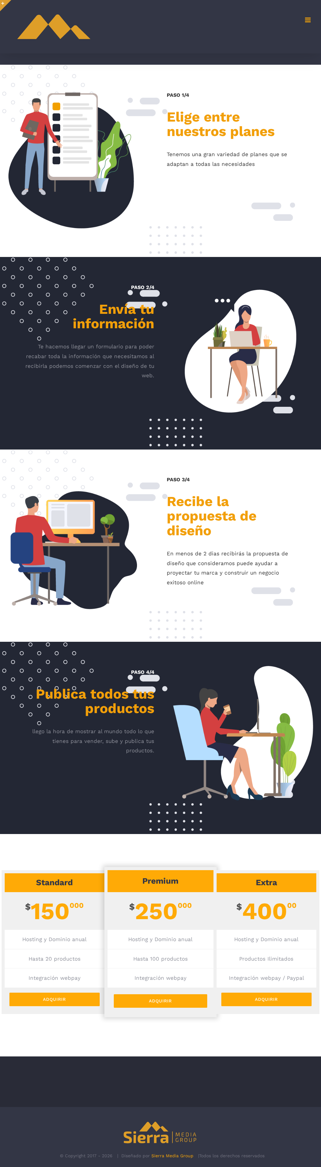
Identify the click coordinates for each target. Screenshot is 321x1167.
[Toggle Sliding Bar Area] (5, 5)
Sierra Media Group (172, 1155)
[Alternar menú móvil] (308, 20)
